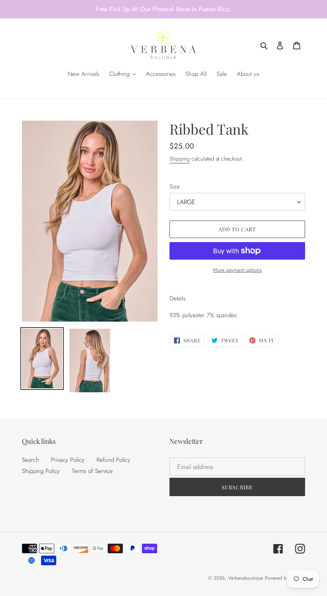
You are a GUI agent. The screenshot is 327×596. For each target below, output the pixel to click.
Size (174, 186)
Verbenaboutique (245, 578)
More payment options (237, 270)
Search (30, 459)
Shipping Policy (41, 471)
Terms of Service (92, 471)
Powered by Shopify (285, 578)
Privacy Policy (68, 459)
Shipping (179, 159)
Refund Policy (113, 459)
